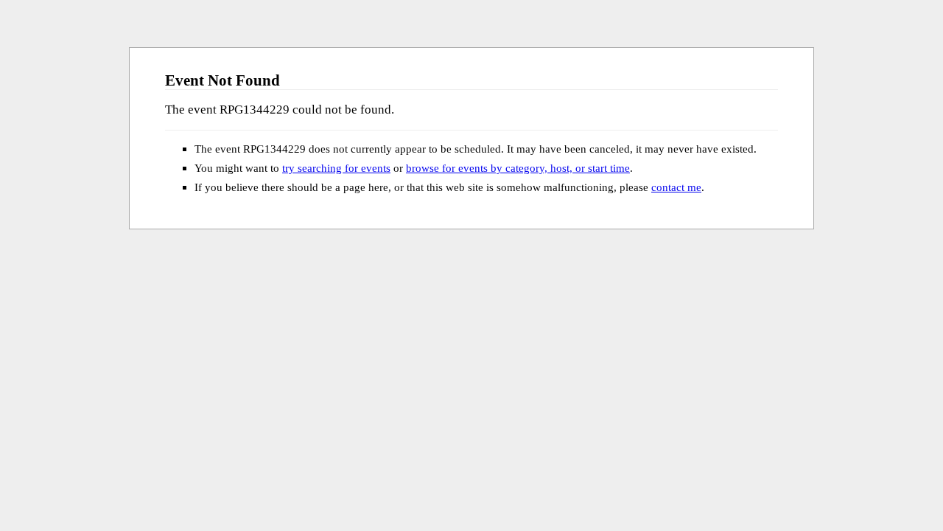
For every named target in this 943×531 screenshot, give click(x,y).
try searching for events (336, 168)
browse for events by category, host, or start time (518, 168)
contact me (676, 187)
